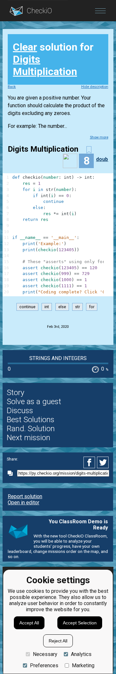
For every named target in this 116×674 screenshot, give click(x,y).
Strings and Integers (58, 358)
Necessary (45, 654)
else (62, 307)
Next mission (28, 437)
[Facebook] (90, 462)
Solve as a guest (34, 401)
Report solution (25, 496)
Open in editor (23, 502)
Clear (25, 47)
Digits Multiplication (45, 65)
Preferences (44, 665)
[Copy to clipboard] (12, 473)
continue (27, 307)
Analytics (81, 654)
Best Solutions (30, 419)
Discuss (20, 410)
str (77, 307)
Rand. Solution (31, 428)
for (91, 307)
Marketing (83, 665)
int (46, 307)
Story (15, 392)
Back (12, 87)
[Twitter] (103, 462)
